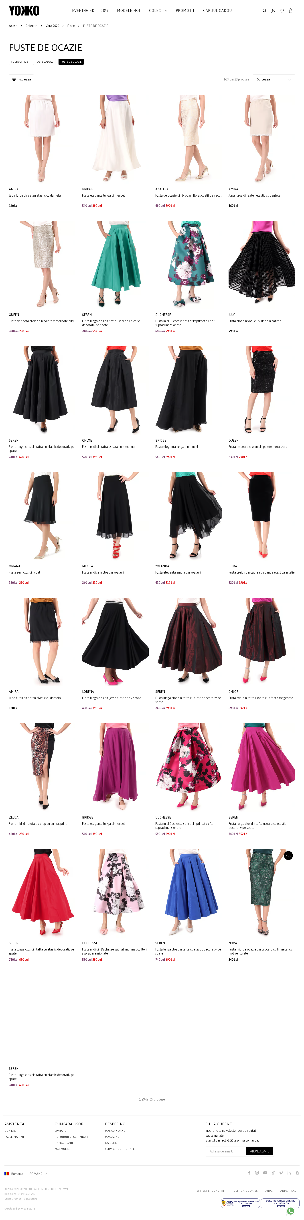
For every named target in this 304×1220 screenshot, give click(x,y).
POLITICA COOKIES (245, 1190)
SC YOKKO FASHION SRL (34, 1189)
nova (233, 943)
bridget (89, 189)
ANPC (269, 1190)
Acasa (13, 26)
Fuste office (19, 61)
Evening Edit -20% (90, 10)
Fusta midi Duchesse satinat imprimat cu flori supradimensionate (185, 323)
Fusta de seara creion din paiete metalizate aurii (41, 321)
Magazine (112, 1136)
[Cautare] (265, 11)
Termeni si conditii (209, 1190)
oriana (15, 566)
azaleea (162, 189)
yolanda (162, 566)
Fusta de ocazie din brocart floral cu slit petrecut (188, 195)
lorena (88, 691)
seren (87, 315)
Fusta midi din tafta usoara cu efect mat (109, 446)
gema (233, 566)
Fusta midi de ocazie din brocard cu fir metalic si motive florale (261, 951)
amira (14, 189)
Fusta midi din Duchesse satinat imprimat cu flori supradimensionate (114, 951)
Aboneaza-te (259, 1151)
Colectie (158, 10)
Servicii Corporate (120, 1148)
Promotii (185, 10)
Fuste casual (44, 61)
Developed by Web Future (19, 1208)
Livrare (60, 1130)
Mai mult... (63, 1148)
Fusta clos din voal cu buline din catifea (255, 321)
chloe (87, 440)
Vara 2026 (52, 26)
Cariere (111, 1142)
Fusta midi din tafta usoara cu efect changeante (261, 698)
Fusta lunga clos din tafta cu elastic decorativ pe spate (42, 449)
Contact (11, 1130)
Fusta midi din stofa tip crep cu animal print (38, 823)
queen (14, 315)
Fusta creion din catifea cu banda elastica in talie (262, 572)
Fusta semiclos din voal (24, 572)
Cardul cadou (217, 10)
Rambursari (64, 1142)
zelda (14, 817)
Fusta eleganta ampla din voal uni (178, 572)
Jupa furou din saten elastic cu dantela (35, 195)
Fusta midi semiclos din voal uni (103, 572)
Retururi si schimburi (72, 1136)
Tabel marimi (14, 1136)
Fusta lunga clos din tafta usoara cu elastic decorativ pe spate (111, 323)
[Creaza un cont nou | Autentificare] (273, 10)
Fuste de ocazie (71, 61)
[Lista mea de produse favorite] (282, 11)
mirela (88, 566)
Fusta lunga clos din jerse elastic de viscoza (111, 698)
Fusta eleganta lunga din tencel (103, 195)
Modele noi (128, 10)
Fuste (71, 26)
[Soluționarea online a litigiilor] (280, 1203)
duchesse (163, 315)
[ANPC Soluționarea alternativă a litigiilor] (240, 1203)
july (232, 315)
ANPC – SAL (288, 1190)
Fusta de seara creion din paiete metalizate (258, 446)
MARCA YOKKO (115, 1130)
